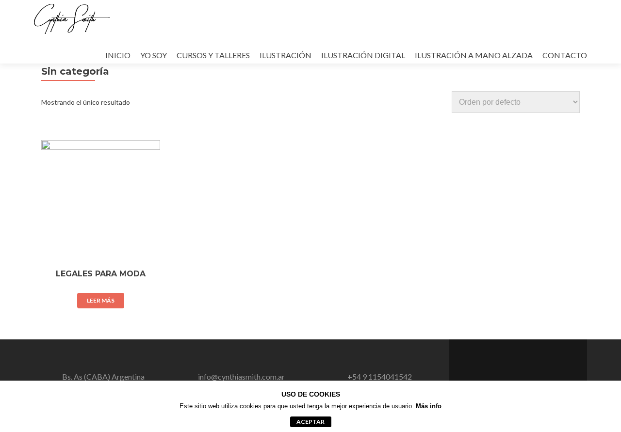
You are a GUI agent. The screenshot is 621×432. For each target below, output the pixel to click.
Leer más (100, 300)
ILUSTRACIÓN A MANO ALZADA (474, 55)
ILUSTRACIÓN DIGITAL (363, 55)
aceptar (310, 421)
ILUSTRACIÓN (285, 55)
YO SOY (153, 55)
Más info (428, 406)
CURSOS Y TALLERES (213, 55)
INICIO (118, 55)
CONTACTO (564, 55)
